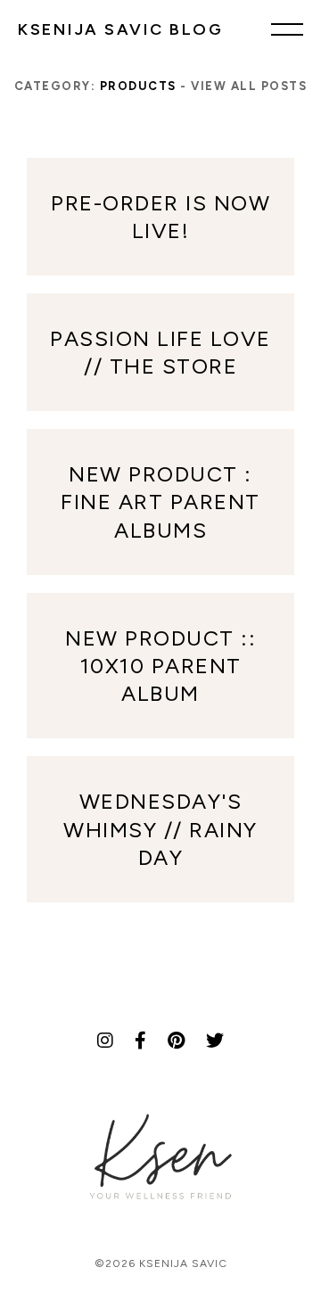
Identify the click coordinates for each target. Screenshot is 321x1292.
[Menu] (287, 28)
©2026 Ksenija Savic (161, 1263)
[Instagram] (105, 1040)
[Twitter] (215, 1040)
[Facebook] (140, 1040)
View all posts (249, 86)
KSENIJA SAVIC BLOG (120, 29)
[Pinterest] (176, 1040)
